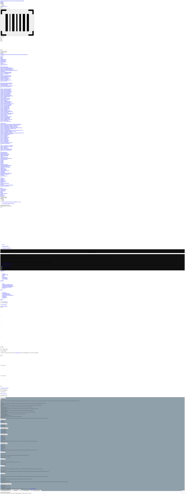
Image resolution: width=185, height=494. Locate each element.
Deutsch (3, 4)
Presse (3, 276)
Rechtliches (2, 280)
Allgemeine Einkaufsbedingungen (7, 285)
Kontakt (1, 1)
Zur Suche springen (12, 0)
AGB (3, 283)
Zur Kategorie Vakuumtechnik (5, 143)
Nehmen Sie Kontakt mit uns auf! (6, 266)
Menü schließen (4, 51)
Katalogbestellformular (5, 293)
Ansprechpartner (4, 278)
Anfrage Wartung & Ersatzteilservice (7, 295)
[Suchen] (1, 37)
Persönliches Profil (6, 54)
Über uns (3, 273)
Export (22, 54)
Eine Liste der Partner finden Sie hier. (7, 263)
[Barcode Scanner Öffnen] (17, 22)
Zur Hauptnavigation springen (19, 0)
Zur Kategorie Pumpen (4, 64)
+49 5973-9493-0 (4, 301)
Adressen (10, 54)
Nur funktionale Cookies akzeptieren (15, 490)
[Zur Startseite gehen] (3, 6)
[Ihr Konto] (1, 50)
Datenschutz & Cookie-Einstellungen (8, 286)
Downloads (4, 297)
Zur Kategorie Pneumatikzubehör (5, 86)
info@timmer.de (4, 304)
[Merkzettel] (7, 48)
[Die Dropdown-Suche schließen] (3, 37)
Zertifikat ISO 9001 (5, 274)
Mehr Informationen (33, 488)
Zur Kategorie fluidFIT (4, 80)
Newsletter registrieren (3, 306)
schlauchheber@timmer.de (4, 388)
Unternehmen (2, 270)
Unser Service (4, 292)
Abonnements (25, 54)
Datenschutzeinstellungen (5, 490)
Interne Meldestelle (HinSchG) (7, 287)
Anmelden (2, 53)
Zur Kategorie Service (3, 175)
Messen (3, 275)
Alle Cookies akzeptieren (36, 490)
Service (1, 289)
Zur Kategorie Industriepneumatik (5, 121)
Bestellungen (19, 54)
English (3, 5)
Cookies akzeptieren (26, 490)
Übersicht (2, 54)
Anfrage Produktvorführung (6, 294)
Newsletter (2, 2)
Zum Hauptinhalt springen (4, 0)
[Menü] (1, 7)
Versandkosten (17, 352)
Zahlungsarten (14, 54)
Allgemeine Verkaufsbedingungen (7, 284)
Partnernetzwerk (4, 277)
